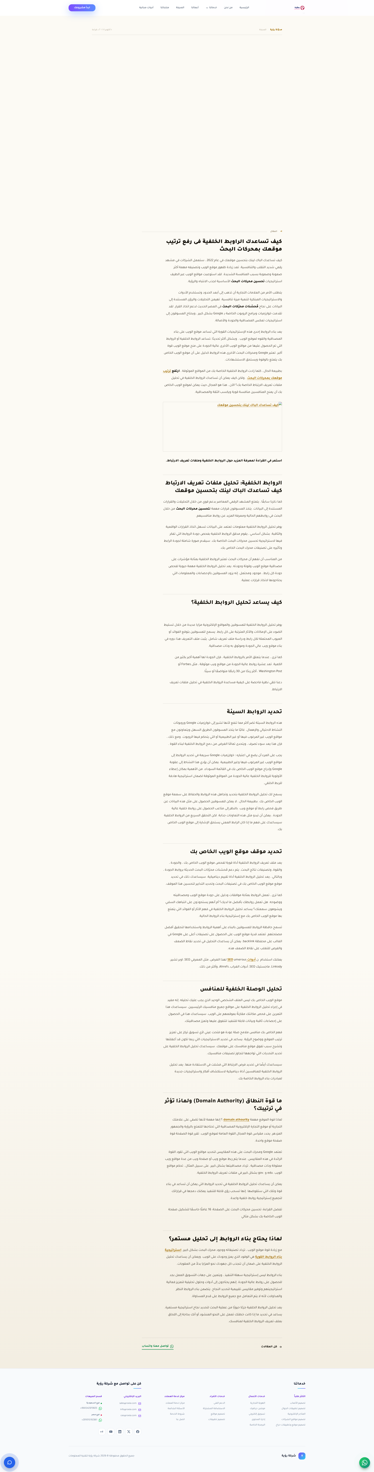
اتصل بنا (180, 1419)
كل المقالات (269, 1346)
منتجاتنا (165, 7)
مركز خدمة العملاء (175, 1403)
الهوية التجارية (257, 1403)
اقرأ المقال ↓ (99, 113)
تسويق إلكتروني (257, 1414)
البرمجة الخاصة (257, 1425)
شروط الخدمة (177, 1414)
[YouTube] (110, 1431)
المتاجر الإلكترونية (296, 1414)
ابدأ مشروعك (82, 7)
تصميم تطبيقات (216, 1419)
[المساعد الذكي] (9, 1462)
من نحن (228, 7)
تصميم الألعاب (297, 1403)
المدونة (180, 7)
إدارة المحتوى (258, 1419)
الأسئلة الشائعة (176, 1409)
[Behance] (101, 1431)
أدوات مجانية (146, 7)
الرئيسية (244, 7)
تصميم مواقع (218, 1414)
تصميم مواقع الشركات (293, 1419)
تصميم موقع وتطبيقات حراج (290, 1425)
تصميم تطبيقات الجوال (293, 1409)
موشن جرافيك (257, 1409)
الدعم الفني (219, 1403)
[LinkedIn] (119, 1431)
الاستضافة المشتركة (214, 1409)
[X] (128, 1431)
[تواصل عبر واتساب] (364, 1462)
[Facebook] (137, 1431)
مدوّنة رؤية (276, 30)
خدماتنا (213, 7)
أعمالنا (195, 7)
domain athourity (236, 1120)
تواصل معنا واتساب (155, 1346)
